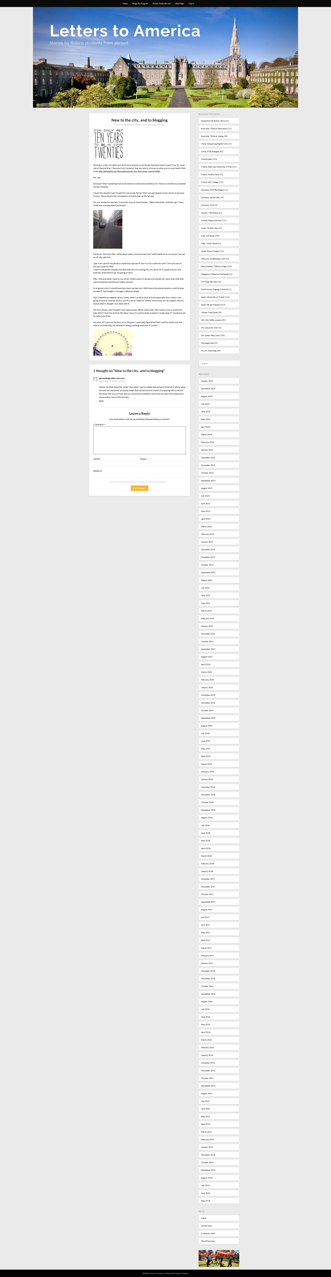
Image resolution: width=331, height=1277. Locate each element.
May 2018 (205, 840)
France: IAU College (209, 182)
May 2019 (205, 749)
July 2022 (205, 588)
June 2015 (205, 1109)
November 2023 (208, 465)
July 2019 (205, 733)
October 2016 (207, 986)
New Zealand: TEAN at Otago (214, 266)
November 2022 (208, 557)
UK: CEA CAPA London (211, 320)
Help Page (179, 3)
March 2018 (206, 856)
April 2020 (205, 664)
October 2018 (207, 802)
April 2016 (205, 1032)
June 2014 (205, 1193)
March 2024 (206, 434)
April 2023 (205, 519)
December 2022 (208, 549)
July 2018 (205, 825)
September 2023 (208, 480)
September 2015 (208, 1086)
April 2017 (205, 940)
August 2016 (206, 1001)
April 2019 (205, 756)
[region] (219, 1258)
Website (97, 471)
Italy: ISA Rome (207, 236)
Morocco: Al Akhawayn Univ (213, 259)
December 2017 (208, 879)
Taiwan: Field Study (209, 312)
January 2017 (207, 963)
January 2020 (207, 687)
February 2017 (207, 955)
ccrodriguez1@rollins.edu (154, 124)
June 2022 (205, 595)
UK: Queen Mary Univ (210, 335)
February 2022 (207, 618)
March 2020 (206, 672)
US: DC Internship (208, 350)
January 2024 (207, 450)
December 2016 (208, 971)
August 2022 (206, 580)
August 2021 (206, 657)
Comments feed (208, 1233)
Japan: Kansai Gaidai (210, 251)
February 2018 (207, 863)
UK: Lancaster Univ (209, 327)
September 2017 (208, 902)
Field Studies (206, 159)
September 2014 (208, 1170)
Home (125, 3)
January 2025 (207, 381)
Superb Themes (181, 1273)
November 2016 (208, 978)
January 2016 (207, 1055)
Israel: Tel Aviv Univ (209, 228)
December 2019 (208, 695)
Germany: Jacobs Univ (210, 197)
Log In (191, 3)
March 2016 (206, 1040)
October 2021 (207, 641)
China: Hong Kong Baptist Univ (214, 144)
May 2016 (205, 1024)
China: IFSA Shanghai (210, 151)
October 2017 (207, 894)
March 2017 (206, 948)
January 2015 (207, 1147)
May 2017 (205, 932)
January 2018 (207, 871)
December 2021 (208, 634)
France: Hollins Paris (210, 174)
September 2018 (208, 810)
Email (144, 459)
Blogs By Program (140, 3)
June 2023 (205, 503)
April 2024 (205, 427)
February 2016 (207, 1047)
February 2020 (207, 680)
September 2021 (208, 649)
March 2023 (206, 526)
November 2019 (208, 703)
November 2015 (208, 1070)
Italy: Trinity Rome (209, 243)
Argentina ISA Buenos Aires (213, 121)
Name (97, 459)
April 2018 (205, 848)
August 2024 (206, 396)
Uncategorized (207, 343)
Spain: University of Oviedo (213, 297)
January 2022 (207, 626)
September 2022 (208, 572)
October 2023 (207, 473)
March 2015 (206, 1132)
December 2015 (208, 1063)
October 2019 (207, 710)
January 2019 (207, 779)
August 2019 (206, 726)
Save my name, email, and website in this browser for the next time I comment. (140, 482)
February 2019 (207, 772)
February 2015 (207, 1139)
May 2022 (205, 603)
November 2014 (208, 1155)
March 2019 (206, 764)
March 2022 (206, 611)
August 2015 (206, 1093)
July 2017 (205, 917)
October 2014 (207, 1162)
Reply (101, 401)
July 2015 (205, 1101)
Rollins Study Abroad (162, 3)
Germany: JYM (207, 205)
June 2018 (205, 833)
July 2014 (205, 1185)
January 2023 (207, 542)
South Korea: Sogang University (215, 289)
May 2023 (205, 511)
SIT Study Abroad (208, 282)
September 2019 (208, 718)
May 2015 (205, 1116)
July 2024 (205, 404)
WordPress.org (208, 1241)
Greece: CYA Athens (209, 213)
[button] (214, 1264)
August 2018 (206, 817)
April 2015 (205, 1124)
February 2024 (207, 442)
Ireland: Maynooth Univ (211, 220)
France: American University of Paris (217, 167)
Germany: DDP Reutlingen (212, 190)
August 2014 (206, 1178)
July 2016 (205, 1009)
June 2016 (205, 1017)
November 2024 (208, 388)
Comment (99, 424)
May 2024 (205, 419)
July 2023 (205, 496)
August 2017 (206, 909)
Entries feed (206, 1226)
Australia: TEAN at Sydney (212, 136)
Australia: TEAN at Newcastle (214, 128)
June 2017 (205, 925)
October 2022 (207, 565)
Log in (203, 1218)
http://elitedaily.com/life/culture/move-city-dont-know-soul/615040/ (129, 171)
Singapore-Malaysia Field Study (215, 274)
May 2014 (205, 1201)
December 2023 (208, 457)
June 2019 (205, 741)
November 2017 (208, 886)
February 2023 (207, 534)
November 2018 (208, 794)
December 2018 (208, 787)
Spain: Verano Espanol (210, 305)
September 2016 (208, 994)
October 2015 (207, 1078)
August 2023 (206, 488)
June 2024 (205, 411)
